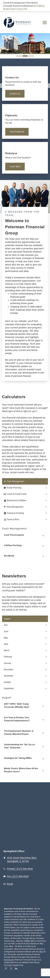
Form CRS (22, 9)
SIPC (33, 941)
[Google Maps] (25, 817)
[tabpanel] (25, 543)
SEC (41, 952)
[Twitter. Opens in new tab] (11, 968)
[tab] (25, 481)
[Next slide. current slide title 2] (48, 85)
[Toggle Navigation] (45, 22)
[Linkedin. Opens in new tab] (16, 968)
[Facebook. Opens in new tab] (6, 968)
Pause (4, 37)
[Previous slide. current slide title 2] (1, 85)
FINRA (26, 941)
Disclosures (9, 960)
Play (10, 37)
